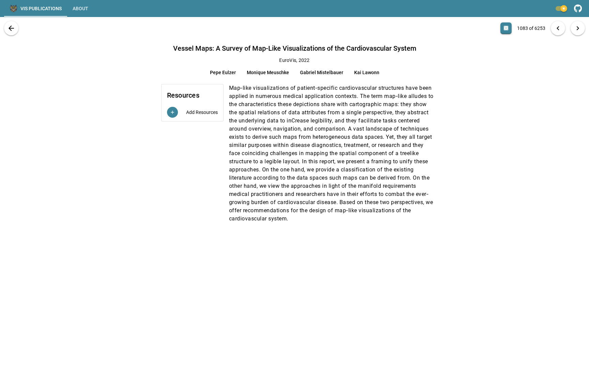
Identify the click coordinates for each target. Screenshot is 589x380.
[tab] (35, 8)
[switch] (561, 8)
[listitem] (192, 112)
